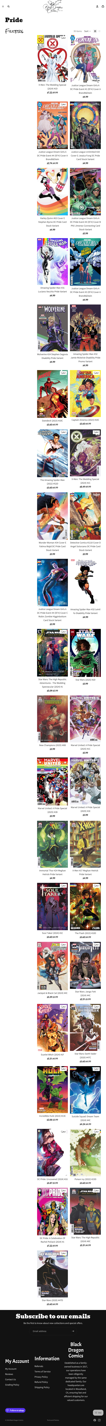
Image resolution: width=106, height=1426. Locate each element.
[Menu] (3, 6)
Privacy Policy (41, 1376)
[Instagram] (99, 1420)
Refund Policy (41, 1382)
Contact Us (10, 1379)
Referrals (39, 1366)
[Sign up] (73, 1331)
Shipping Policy (42, 1387)
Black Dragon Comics (16, 1420)
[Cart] (103, 6)
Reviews (9, 1374)
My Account (10, 1368)
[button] (87, 31)
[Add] (64, 78)
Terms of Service (43, 1371)
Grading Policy (12, 1384)
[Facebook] (94, 1420)
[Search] (8, 6)
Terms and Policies (53, 1420)
